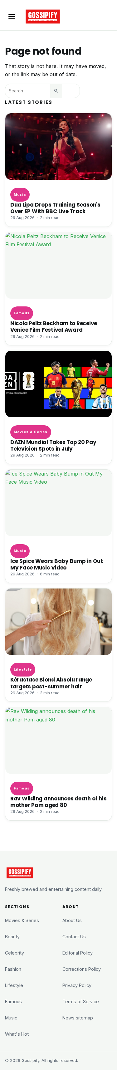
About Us (72, 920)
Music (20, 194)
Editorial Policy (77, 952)
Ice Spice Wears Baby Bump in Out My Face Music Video (56, 564)
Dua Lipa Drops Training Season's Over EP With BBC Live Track (55, 208)
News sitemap (77, 1017)
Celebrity (14, 952)
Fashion (13, 969)
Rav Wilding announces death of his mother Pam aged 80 (58, 802)
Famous (22, 313)
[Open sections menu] (12, 16)
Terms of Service (80, 1001)
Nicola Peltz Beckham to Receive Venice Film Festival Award (53, 326)
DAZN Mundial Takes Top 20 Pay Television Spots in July (53, 445)
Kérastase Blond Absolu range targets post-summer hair (51, 683)
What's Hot (17, 1034)
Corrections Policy (81, 969)
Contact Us (74, 936)
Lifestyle (23, 669)
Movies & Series (30, 432)
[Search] (56, 91)
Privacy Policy (76, 985)
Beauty (12, 936)
